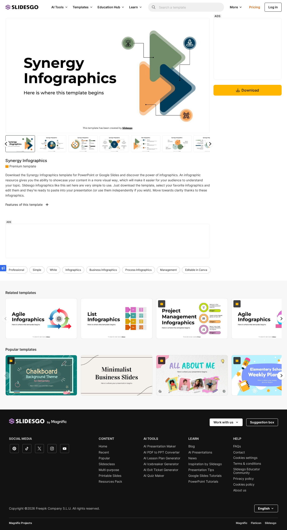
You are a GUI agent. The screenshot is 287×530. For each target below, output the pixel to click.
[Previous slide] (6, 319)
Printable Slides (110, 475)
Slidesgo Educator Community (246, 471)
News (192, 458)
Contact (239, 452)
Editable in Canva (196, 270)
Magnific (241, 523)
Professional (16, 270)
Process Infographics (138, 270)
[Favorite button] (190, 25)
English (264, 508)
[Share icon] (202, 25)
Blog (191, 446)
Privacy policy (243, 478)
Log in (273, 7)
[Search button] (153, 7)
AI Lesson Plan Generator (162, 458)
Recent (104, 452)
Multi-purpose (109, 470)
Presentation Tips (201, 470)
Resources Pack (110, 481)
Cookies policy (243, 484)
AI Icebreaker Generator (161, 464)
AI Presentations (200, 452)
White (53, 270)
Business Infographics (103, 270)
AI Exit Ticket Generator (161, 470)
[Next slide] (203, 76)
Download (250, 90)
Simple (37, 270)
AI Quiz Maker (154, 475)
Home (103, 446)
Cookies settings (245, 458)
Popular (104, 458)
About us (239, 490)
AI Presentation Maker (160, 446)
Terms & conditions (247, 463)
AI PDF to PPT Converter (162, 452)
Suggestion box (262, 422)
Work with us (223, 422)
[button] (209, 144)
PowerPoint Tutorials (203, 481)
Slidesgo (270, 523)
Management (168, 270)
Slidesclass (107, 464)
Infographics (73, 270)
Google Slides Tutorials (205, 475)
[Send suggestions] (3, 268)
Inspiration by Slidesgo (205, 464)
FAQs (237, 446)
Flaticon (256, 523)
